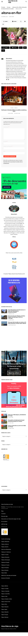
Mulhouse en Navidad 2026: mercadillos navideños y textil (14, 110)
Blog (2, 511)
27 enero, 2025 (11, 319)
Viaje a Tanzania (4, 606)
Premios (3, 506)
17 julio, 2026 (10, 417)
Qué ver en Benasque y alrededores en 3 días (17, 415)
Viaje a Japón (4, 609)
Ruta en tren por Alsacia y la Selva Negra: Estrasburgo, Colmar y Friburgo (16, 317)
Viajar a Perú (4, 604)
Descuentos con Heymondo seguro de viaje (11, 518)
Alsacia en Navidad (5, 578)
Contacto (3, 513)
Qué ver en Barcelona (6, 549)
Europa (8, 7)
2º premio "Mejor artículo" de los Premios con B (14, 273)
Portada (3, 7)
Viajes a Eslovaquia (5, 559)
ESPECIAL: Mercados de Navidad (8, 575)
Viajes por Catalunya (6, 552)
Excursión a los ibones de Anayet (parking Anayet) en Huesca (16, 420)
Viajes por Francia (5, 565)
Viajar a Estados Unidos (6, 599)
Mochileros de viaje (9, 626)
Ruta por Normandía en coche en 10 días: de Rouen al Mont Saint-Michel (17, 323)
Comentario (5, 127)
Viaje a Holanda (4, 570)
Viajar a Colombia (5, 591)
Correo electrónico (7, 146)
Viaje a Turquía (4, 614)
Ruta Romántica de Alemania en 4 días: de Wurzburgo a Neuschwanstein (16, 311)
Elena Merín (11, 16)
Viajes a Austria (4, 546)
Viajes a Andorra (5, 544)
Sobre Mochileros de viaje (7, 504)
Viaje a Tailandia (4, 612)
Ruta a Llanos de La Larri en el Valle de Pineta (17, 426)
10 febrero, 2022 (4, 16)
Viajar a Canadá (4, 588)
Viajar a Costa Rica (5, 593)
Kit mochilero (4, 521)
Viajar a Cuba (4, 596)
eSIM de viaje (4, 524)
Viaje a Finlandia (5, 567)
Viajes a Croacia (4, 554)
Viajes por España (5, 562)
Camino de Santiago (5, 539)
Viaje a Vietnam (4, 617)
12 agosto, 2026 (17, 113)
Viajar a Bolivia (4, 585)
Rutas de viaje (4, 516)
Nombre (5, 141)
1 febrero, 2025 (11, 313)
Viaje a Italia (4, 572)
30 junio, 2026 (10, 422)
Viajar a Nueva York (5, 601)
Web (4, 151)
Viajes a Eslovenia (5, 557)
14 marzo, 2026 (11, 428)
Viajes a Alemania (5, 541)
